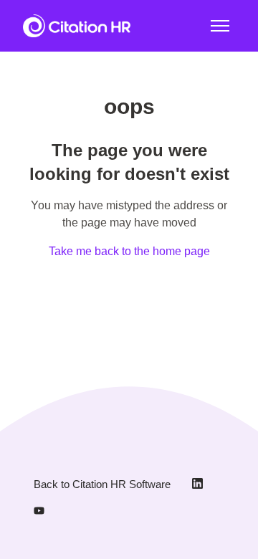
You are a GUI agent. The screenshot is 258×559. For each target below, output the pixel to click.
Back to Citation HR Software (102, 484)
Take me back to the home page (129, 251)
